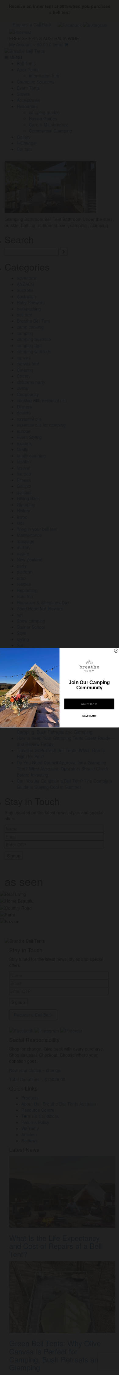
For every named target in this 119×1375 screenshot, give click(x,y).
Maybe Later (89, 715)
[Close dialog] (116, 650)
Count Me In (89, 704)
